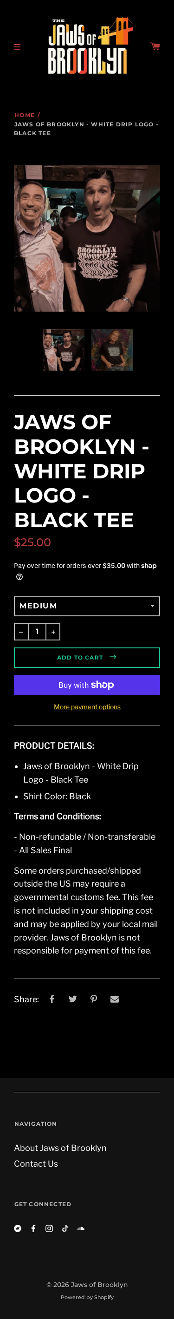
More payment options (87, 707)
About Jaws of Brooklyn (60, 1148)
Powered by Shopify (87, 1297)
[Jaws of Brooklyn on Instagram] (49, 1228)
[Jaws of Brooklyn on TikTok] (65, 1228)
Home (24, 114)
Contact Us (36, 1164)
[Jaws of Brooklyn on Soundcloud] (80, 1228)
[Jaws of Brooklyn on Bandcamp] (17, 1228)
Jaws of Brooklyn (99, 1284)
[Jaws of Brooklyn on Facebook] (33, 1228)
